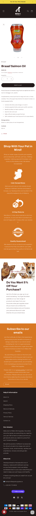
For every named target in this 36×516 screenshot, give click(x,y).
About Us (6, 397)
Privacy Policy (7, 412)
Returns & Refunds (8, 409)
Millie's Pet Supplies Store (20, 511)
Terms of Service (8, 416)
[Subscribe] (31, 384)
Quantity (3, 75)
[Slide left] (14, 57)
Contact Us (6, 420)
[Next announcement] (33, 2)
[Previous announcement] (3, 2)
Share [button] (5, 133)
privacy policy (20, 370)
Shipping (10, 72)
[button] (3, 11)
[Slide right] (22, 57)
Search (5, 401)
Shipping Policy (7, 405)
